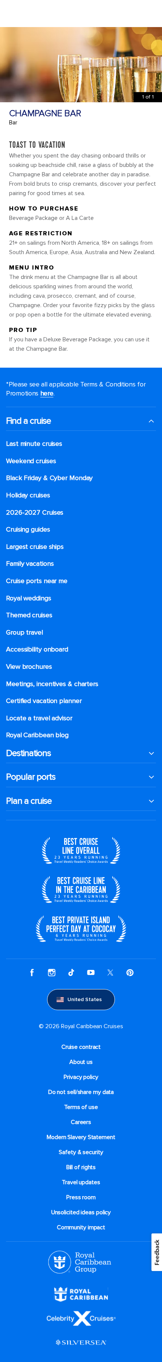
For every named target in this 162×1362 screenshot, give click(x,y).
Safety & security (81, 1152)
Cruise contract (81, 1047)
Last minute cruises (34, 444)
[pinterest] (130, 972)
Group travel (24, 632)
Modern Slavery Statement (81, 1137)
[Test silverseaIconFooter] (81, 1341)
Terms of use (81, 1107)
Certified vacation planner (44, 701)
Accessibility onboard (37, 649)
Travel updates (81, 1182)
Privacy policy (81, 1077)
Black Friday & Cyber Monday (49, 478)
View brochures (29, 667)
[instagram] (51, 972)
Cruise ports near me (36, 581)
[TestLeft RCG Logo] (79, 1261)
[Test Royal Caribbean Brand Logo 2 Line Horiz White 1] (81, 1293)
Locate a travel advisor (39, 718)
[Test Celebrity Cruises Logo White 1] (81, 1317)
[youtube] (91, 972)
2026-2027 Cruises (34, 513)
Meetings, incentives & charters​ (52, 684)
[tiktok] (71, 972)
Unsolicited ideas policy (81, 1212)
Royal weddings (28, 598)
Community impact (81, 1227)
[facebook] (32, 972)
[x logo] (110, 972)
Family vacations (29, 564)
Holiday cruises (28, 495)
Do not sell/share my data (81, 1092)
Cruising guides (28, 529)
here (46, 393)
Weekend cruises (31, 461)
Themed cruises (29, 615)
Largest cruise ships (35, 547)
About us (81, 1062)
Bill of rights (81, 1167)
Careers (81, 1122)
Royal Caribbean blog (37, 735)
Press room (81, 1197)
